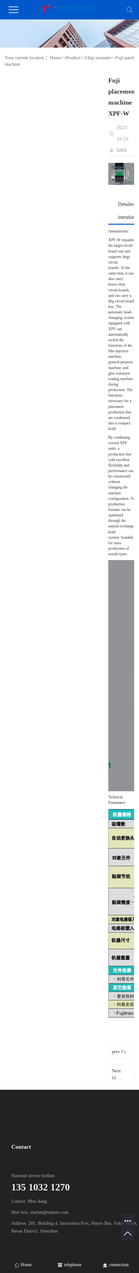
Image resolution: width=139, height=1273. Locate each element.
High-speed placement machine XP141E (116, 1078)
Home (55, 57)
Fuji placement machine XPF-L (126, 1051)
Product (73, 57)
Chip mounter (98, 57)
